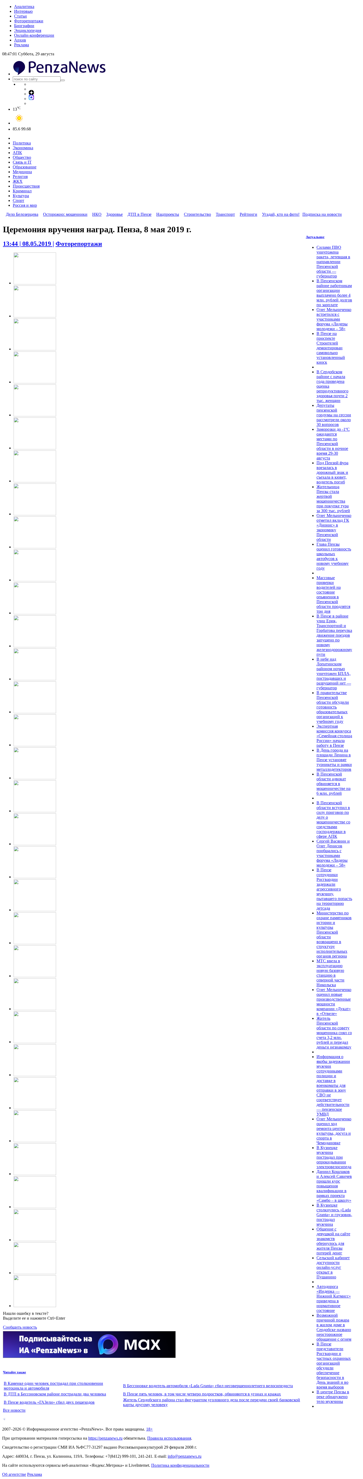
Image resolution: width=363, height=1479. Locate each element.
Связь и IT (22, 162)
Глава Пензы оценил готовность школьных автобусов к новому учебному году (333, 556)
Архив (20, 40)
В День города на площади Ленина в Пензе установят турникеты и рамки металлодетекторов (334, 760)
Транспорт (225, 214)
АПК (17, 152)
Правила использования (169, 1438)
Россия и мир (25, 205)
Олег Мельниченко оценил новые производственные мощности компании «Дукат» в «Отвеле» (333, 1001)
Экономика (23, 148)
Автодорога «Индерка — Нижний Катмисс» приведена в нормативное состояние (333, 1298)
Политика (22, 143)
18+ (149, 1429)
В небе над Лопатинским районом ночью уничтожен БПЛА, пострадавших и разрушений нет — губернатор (333, 673)
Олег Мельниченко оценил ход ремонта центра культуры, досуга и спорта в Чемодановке (333, 1131)
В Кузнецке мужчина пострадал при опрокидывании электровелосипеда (333, 1157)
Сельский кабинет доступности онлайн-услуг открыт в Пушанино (333, 1267)
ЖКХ (18, 181)
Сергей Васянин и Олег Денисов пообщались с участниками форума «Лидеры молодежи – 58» (333, 853)
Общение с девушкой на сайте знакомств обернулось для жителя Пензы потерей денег (333, 1241)
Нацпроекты (167, 214)
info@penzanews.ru (184, 1456)
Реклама (21, 45)
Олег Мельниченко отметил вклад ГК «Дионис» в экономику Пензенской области (333, 527)
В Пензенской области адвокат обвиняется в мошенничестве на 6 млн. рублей (333, 784)
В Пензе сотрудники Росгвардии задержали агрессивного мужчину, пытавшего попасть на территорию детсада (334, 889)
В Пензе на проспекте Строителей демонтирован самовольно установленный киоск (330, 347)
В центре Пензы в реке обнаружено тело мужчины (332, 1397)
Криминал (22, 191)
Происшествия (26, 186)
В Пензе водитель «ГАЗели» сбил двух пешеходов (49, 1402)
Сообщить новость (20, 1327)
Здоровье (114, 214)
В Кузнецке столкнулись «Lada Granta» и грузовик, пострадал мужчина (334, 1215)
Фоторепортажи (28, 21)
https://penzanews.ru (105, 1438)
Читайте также (14, 1372)
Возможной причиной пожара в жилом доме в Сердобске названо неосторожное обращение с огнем (333, 1327)
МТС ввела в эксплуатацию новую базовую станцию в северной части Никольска (330, 973)
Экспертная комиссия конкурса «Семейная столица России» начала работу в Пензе (334, 736)
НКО (97, 214)
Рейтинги (248, 214)
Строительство (197, 214)
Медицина (22, 171)
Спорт (18, 200)
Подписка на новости (322, 214)
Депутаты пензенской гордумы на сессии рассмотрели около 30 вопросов (333, 415)
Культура (21, 195)
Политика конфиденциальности (180, 1465)
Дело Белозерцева (22, 214)
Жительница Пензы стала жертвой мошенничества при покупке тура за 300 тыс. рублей (333, 498)
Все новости (14, 1410)
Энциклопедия (27, 30)
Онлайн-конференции (34, 35)
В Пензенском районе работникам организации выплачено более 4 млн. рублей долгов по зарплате (334, 293)
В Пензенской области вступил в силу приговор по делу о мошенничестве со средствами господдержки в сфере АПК (333, 820)
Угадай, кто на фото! (280, 214)
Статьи (20, 16)
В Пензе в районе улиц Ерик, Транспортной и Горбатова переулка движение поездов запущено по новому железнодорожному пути (334, 635)
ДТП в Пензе (139, 214)
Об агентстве (14, 1474)
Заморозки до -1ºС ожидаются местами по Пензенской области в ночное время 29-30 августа (333, 443)
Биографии (24, 25)
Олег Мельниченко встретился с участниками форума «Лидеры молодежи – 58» (333, 319)
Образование (24, 167)
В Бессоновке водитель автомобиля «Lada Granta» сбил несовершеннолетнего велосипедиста (208, 1385)
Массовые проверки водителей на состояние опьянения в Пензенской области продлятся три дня (333, 594)
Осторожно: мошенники (65, 214)
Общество (22, 157)
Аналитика (24, 6)
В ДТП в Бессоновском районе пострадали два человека (55, 1394)
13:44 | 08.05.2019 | (28, 243)
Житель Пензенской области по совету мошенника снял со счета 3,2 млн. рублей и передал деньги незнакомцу (334, 1032)
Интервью (23, 11)
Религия (20, 176)
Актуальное (315, 237)
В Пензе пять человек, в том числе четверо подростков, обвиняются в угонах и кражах (202, 1394)
